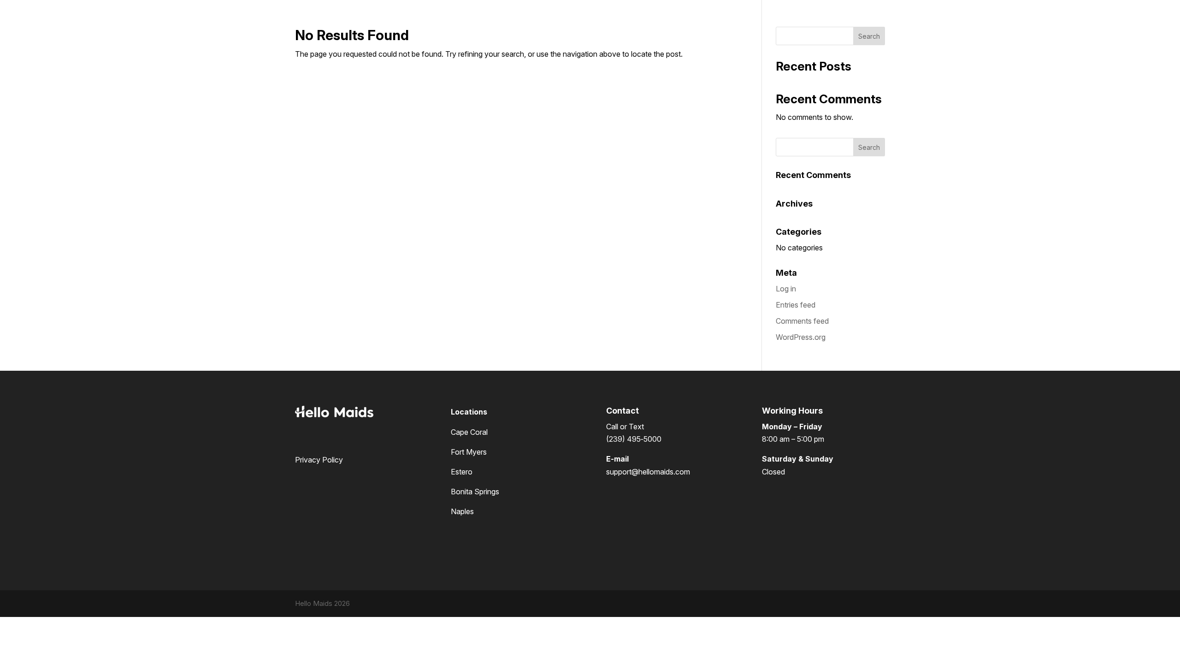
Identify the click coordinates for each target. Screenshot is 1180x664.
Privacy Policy (319, 459)
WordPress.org (801, 337)
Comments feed (802, 321)
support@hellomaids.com (648, 471)
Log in (786, 288)
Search (869, 36)
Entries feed (795, 304)
